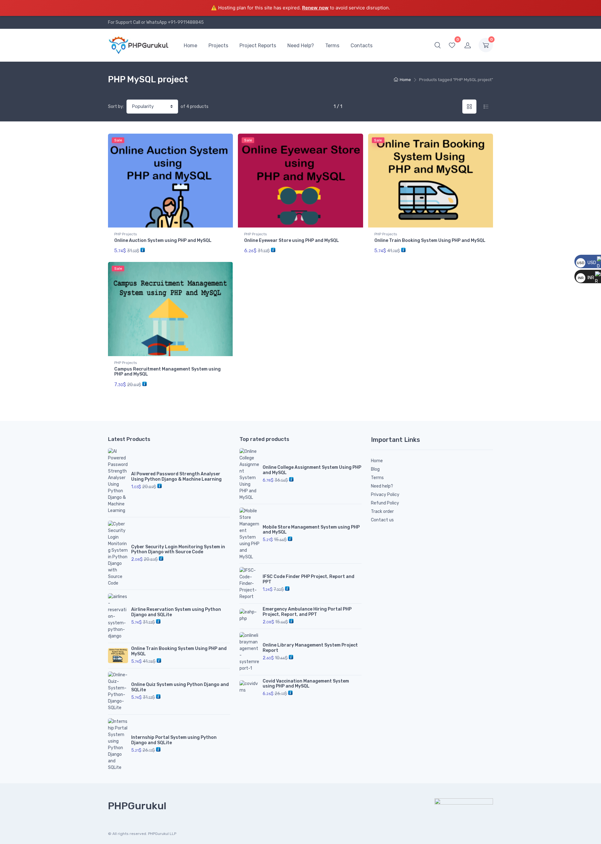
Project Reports (257, 46)
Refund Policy (385, 503)
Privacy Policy (385, 494)
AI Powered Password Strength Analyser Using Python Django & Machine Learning (176, 476)
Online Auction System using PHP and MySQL (163, 240)
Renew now (315, 8)
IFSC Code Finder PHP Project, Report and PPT (308, 579)
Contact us (382, 520)
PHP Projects (125, 234)
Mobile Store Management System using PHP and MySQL (311, 529)
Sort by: (116, 106)
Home (190, 46)
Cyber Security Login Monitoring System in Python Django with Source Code (178, 549)
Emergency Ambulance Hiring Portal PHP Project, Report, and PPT (307, 611)
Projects (218, 46)
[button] (437, 45)
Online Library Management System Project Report (310, 647)
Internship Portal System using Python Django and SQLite (174, 740)
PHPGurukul (137, 806)
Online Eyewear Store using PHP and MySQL (291, 240)
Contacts (361, 46)
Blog (375, 469)
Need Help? (300, 46)
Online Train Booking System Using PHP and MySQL (429, 240)
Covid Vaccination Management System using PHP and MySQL (306, 683)
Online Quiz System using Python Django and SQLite (180, 687)
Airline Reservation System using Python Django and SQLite (176, 612)
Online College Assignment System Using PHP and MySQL (312, 470)
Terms (332, 46)
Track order (382, 511)
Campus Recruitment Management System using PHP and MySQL (167, 371)
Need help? (382, 486)
